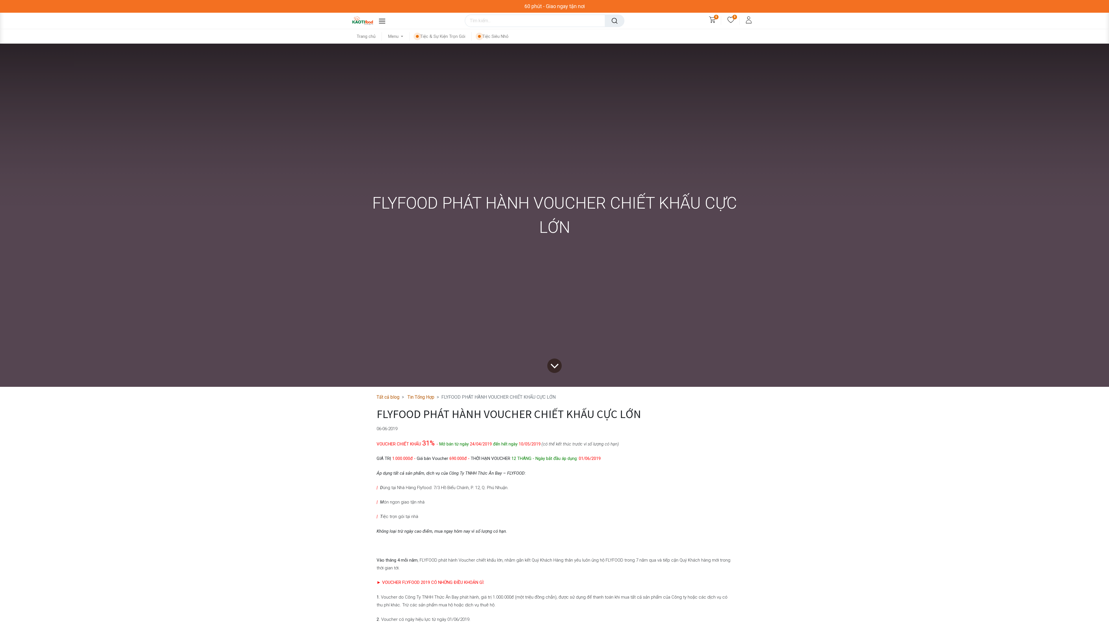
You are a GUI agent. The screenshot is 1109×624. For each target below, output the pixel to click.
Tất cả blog (388, 397)
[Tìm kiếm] (614, 21)
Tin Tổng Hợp (420, 397)
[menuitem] (369, 36)
